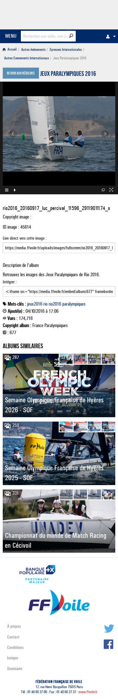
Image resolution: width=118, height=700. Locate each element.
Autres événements (33, 49)
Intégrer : (10, 281)
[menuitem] (109, 36)
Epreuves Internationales (66, 49)
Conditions (15, 647)
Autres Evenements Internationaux (26, 58)
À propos (14, 626)
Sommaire (14, 668)
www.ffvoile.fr (87, 692)
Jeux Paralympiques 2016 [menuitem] (69, 58)
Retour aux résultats (21, 74)
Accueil (12, 49)
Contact (13, 637)
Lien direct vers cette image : (25, 238)
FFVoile (89, 14)
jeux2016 (34, 304)
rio (45, 304)
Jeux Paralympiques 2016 (68, 74)
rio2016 (55, 304)
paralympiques (74, 304)
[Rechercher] (71, 35)
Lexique (12, 657)
